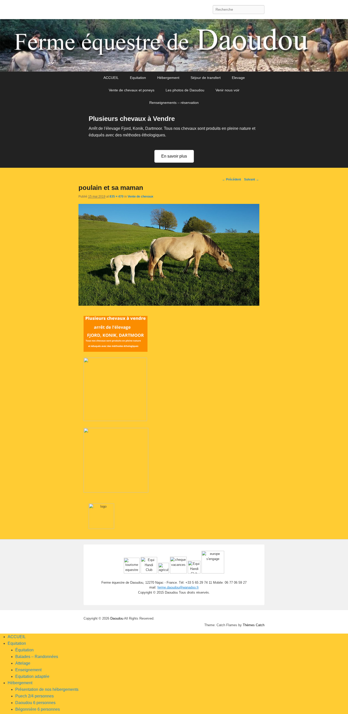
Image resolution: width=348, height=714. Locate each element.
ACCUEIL (111, 78)
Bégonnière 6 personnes (37, 709)
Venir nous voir (227, 90)
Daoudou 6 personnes (35, 703)
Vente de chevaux (140, 196)
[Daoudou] (174, 45)
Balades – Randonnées (36, 656)
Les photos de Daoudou (185, 90)
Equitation (138, 78)
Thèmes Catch (253, 625)
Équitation (24, 650)
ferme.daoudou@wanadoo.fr (178, 587)
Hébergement (168, 78)
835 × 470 (117, 196)
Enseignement (28, 670)
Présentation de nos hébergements (46, 689)
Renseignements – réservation (174, 103)
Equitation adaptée (32, 676)
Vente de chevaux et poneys (131, 90)
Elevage (238, 78)
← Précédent (231, 179)
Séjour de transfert (206, 78)
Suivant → (251, 179)
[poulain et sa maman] (168, 304)
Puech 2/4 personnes (34, 696)
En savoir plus (174, 156)
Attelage (22, 663)
